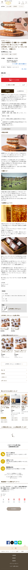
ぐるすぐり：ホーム (5, 551)
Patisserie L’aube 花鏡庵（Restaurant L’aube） (15, 414)
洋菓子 (22, 551)
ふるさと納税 (8, 6)
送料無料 (15, 6)
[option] (14, 25)
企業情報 (14, 555)
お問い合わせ (4, 380)
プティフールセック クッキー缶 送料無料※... (5, 408)
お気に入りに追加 (11, 84)
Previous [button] (2, 24)
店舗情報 (3, 373)
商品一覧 (3, 370)
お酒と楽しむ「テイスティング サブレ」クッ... (15, 408)
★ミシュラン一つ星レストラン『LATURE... (5, 329)
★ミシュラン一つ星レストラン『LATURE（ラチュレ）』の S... (7, 352)
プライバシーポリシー (14, 563)
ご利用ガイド (4, 377)
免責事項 (14, 560)
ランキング (21, 6)
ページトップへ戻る (25, 545)
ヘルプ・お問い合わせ (14, 566)
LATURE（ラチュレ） (5, 357)
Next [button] (25, 24)
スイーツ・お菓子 (15, 551)
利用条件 (14, 558)
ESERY (2, 413)
